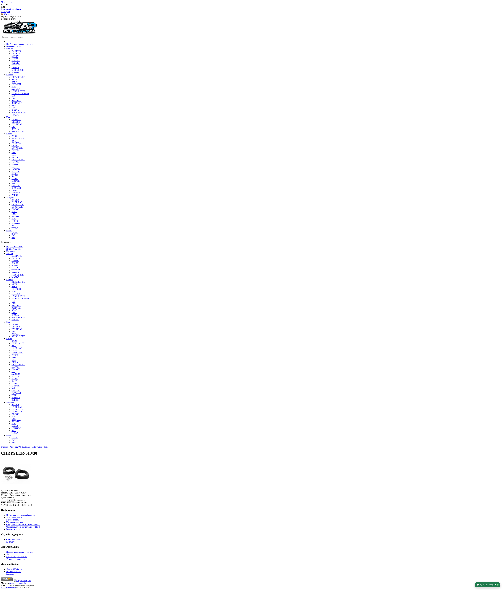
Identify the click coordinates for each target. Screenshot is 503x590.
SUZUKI (15, 63)
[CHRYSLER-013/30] (16, 488)
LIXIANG (16, 181)
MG (13, 183)
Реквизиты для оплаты (16, 557)
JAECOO (16, 169)
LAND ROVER (18, 91)
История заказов (13, 571)
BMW (14, 82)
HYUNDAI (17, 124)
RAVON (15, 129)
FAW (14, 152)
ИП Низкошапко (8, 588)
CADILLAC (17, 202)
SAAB (14, 105)
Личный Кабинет (14, 569)
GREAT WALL (18, 160)
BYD (14, 141)
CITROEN (16, 84)
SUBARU (16, 60)
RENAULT (16, 103)
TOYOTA (16, 65)
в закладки (20, 500)
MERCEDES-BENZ (20, 93)
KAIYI (15, 176)
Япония (9, 49)
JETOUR (16, 171)
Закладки (10, 574)
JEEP (14, 219)
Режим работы (12, 520)
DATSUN (16, 53)
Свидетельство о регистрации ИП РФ (23, 527)
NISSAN (15, 67)
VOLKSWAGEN (19, 112)
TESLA (15, 228)
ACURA (15, 200)
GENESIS (16, 122)
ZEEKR (15, 195)
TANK (14, 190)
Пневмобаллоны (13, 46)
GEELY (15, 157)
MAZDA (15, 72)
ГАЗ (13, 235)
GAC (14, 155)
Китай (9, 134)
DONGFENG (17, 148)
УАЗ (13, 237)
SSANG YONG (18, 131)
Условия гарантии (14, 517)
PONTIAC (16, 223)
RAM (14, 226)
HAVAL (15, 162)
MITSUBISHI (18, 70)
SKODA (15, 110)
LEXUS (15, 221)
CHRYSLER (17, 207)
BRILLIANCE (18, 138)
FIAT (14, 86)
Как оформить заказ (15, 522)
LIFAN (15, 178)
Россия (9, 230)
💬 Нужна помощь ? (487, 585)
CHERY (15, 145)
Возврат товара (13, 529)
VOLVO (15, 115)
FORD (14, 211)
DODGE (15, 209)
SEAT (14, 108)
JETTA (15, 174)
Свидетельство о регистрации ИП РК (23, 524)
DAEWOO (16, 119)
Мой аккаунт (7, 2)
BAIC (14, 136)
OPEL (14, 98)
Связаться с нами (14, 539)
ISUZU (15, 58)
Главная (4, 447)
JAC (13, 167)
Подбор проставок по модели (19, 44)
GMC (14, 214)
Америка (10, 197)
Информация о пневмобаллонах (20, 515)
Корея (9, 117)
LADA (15, 233)
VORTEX (16, 193)
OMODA (16, 186)
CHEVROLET (18, 204)
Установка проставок (15, 559)
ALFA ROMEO (18, 77)
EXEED (15, 150)
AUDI (14, 79)
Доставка (10, 554)
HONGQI (16, 164)
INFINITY (16, 216)
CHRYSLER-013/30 (41, 447)
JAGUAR (16, 89)
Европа (9, 75)
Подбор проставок (14, 246)
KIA (13, 127)
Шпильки (10, 251)
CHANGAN (17, 143)
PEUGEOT (16, 101)
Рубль (13, 9)
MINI (14, 96)
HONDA (15, 56)
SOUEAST (16, 188)
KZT (3, 7)
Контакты (10, 542)
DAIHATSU (17, 51)
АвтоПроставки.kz (17, 583)
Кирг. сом (5, 9)
